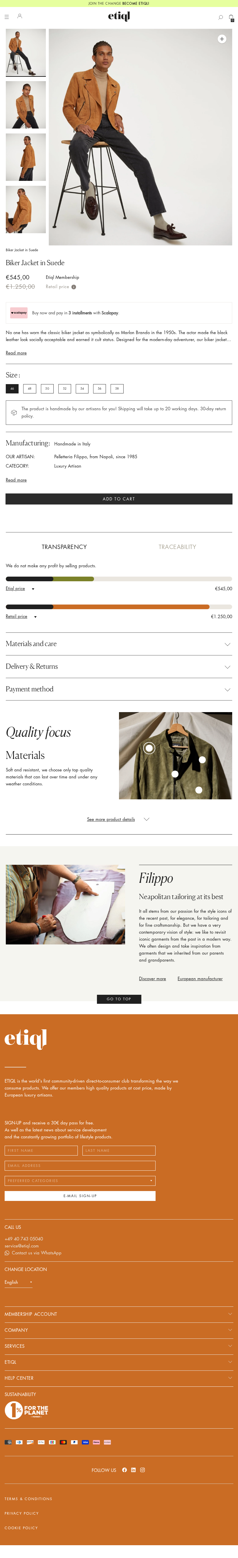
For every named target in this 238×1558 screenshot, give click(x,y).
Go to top (119, 999)
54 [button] (82, 388)
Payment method (29, 689)
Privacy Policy (22, 1513)
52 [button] (64, 388)
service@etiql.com (22, 1246)
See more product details (111, 819)
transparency (64, 547)
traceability (177, 547)
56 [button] (99, 388)
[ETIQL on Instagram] (142, 1470)
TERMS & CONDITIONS (29, 1499)
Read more (16, 353)
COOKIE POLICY (21, 1528)
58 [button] (117, 388)
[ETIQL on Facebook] (124, 1470)
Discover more (152, 979)
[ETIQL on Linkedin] (133, 1470)
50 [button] (47, 388)
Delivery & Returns (32, 666)
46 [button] (12, 388)
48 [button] (29, 388)
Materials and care (31, 644)
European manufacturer (200, 979)
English (11, 1282)
